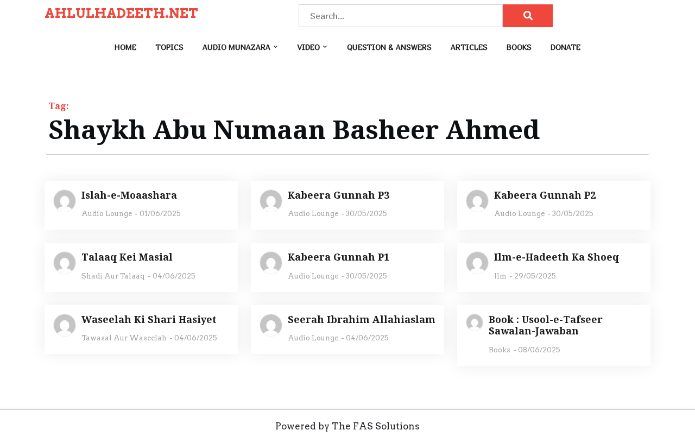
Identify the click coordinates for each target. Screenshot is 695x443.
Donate (565, 47)
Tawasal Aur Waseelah (124, 338)
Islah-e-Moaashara (129, 195)
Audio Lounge (106, 214)
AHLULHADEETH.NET (121, 13)
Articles (469, 47)
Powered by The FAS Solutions (347, 426)
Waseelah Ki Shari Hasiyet (149, 320)
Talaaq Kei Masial (127, 257)
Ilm (500, 276)
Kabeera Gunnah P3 (338, 195)
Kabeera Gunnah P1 (338, 257)
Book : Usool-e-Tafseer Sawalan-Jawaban (546, 325)
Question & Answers (389, 47)
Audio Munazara (236, 47)
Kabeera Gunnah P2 (545, 195)
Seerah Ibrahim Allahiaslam (361, 320)
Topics (169, 47)
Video (309, 47)
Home (125, 47)
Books (519, 47)
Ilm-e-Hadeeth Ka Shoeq (556, 257)
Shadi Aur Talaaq (113, 276)
